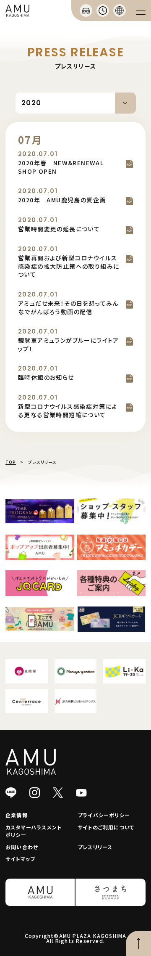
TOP (10, 462)
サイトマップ (20, 858)
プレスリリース (95, 846)
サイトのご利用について (106, 827)
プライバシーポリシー (104, 814)
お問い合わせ (21, 846)
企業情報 (16, 814)
